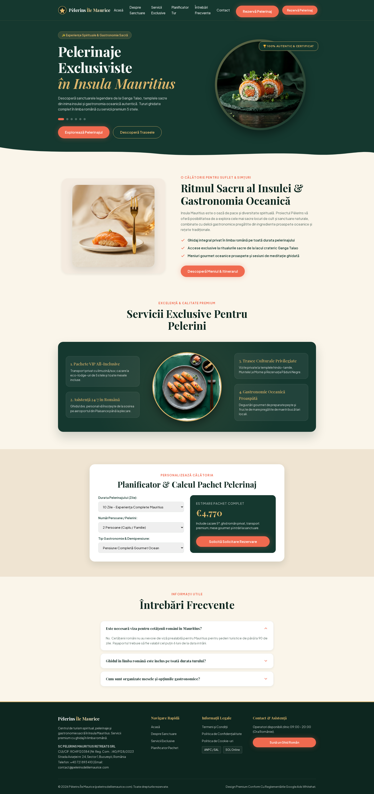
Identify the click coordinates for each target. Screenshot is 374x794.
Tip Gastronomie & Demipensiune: (124, 538)
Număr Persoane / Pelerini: (117, 518)
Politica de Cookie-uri (217, 741)
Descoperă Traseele (137, 132)
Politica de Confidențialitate (222, 734)
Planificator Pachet (164, 748)
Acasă (118, 10)
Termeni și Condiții (215, 727)
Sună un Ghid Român (284, 742)
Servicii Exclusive (163, 741)
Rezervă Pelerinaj (257, 11)
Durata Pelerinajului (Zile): (117, 497)
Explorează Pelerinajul (84, 132)
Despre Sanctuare (164, 734)
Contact (223, 10)
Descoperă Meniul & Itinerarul (213, 271)
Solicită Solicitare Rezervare (233, 541)
